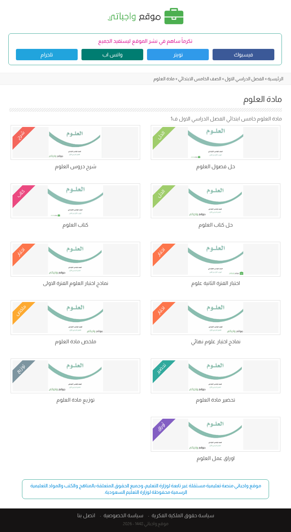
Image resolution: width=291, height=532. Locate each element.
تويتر (178, 55)
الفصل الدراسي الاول (244, 78)
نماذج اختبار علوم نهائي (216, 341)
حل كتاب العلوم (216, 225)
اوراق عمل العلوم (216, 458)
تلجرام (47, 55)
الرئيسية (275, 78)
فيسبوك (243, 55)
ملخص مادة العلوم (75, 341)
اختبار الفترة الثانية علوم (215, 283)
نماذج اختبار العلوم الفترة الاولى (75, 283)
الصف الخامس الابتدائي (199, 78)
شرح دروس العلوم (75, 166)
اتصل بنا (86, 515)
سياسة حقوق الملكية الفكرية (183, 515)
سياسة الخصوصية (123, 515)
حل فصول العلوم (215, 166)
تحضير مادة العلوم (215, 400)
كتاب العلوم (75, 225)
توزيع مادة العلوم (75, 400)
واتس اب (112, 55)
